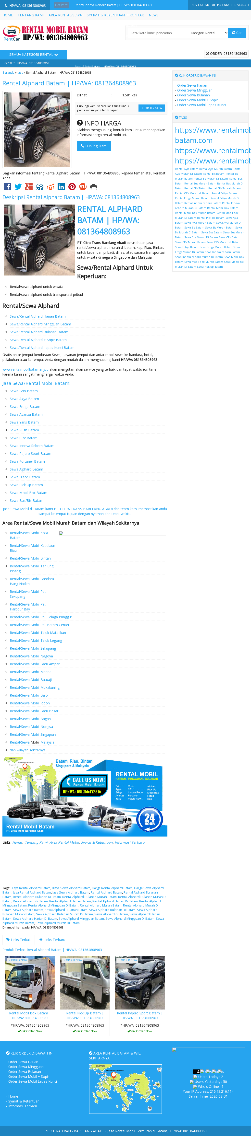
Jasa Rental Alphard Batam (32, 892)
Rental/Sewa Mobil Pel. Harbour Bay (28, 606)
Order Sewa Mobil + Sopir (197, 100)
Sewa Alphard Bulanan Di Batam (112, 910)
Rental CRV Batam (195, 188)
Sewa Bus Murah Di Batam (201, 237)
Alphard (37, 324)
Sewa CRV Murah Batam (190, 242)
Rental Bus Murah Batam (200, 183)
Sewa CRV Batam (24, 438)
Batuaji (45, 679)
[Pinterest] (72, 188)
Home (17, 842)
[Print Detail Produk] (94, 188)
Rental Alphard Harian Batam (70, 901)
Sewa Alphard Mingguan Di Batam (129, 919)
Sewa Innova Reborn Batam (32, 445)
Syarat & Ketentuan (97, 842)
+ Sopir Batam (55, 339)
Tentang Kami (36, 842)
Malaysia (47, 742)
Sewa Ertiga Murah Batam (216, 247)
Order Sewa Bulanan (193, 95)
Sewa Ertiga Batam (25, 406)
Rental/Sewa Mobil (24, 632)
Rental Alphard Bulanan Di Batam (37, 897)
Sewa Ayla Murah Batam (199, 222)
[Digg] (40, 188)
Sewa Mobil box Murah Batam (203, 262)
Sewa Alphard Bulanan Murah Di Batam (64, 914)
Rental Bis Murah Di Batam (211, 178)
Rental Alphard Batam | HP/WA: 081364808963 (69, 83)
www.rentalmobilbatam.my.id (25, 369)
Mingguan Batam (57, 324)
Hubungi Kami (95, 146)
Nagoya (46, 656)
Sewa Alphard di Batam (111, 914)
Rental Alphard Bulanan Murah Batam (89, 897)
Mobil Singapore (43, 734)
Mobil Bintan (40, 558)
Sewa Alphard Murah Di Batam (58, 923)
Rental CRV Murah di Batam (193, 193)
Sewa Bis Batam (194, 227)
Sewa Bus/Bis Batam (26, 500)
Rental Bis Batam (214, 173)
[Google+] (29, 188)
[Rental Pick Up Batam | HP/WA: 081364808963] (85, 982)
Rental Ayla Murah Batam (215, 169)
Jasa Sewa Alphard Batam (70, 892)
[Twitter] (18, 188)
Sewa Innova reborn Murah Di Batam (199, 257)
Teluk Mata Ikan (52, 632)
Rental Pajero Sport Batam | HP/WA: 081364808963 (140, 1015)
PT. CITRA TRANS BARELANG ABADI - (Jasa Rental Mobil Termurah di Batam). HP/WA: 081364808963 (126, 1131)
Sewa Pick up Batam (210, 266)
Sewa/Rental (20, 324)
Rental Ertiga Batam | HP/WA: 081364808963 (106, 15)
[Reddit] (50, 188)
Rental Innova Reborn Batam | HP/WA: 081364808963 (113, 5)
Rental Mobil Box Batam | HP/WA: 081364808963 (30, 1015)
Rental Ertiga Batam (224, 193)
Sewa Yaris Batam (24, 422)
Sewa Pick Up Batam (26, 484)
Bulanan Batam (55, 332)
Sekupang (47, 648)
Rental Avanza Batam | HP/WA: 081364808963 (108, 46)
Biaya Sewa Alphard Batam (71, 888)
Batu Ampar (49, 664)
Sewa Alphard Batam (26, 469)
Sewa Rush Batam (24, 430)
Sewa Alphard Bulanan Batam (66, 910)
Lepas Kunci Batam (59, 347)
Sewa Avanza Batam (26, 414)
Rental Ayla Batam (186, 169)
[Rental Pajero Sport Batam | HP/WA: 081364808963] (139, 982)
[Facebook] (7, 188)
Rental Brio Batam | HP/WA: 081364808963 (105, 67)
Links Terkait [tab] (20, 939)
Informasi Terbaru (130, 842)
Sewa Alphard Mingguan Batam (81, 919)
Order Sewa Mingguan (195, 90)
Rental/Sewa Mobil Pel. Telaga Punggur (41, 617)
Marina (45, 671)
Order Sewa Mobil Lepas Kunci (201, 105)
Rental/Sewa (20, 545)
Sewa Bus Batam (211, 232)
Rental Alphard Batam (106, 892)
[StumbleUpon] (83, 188)
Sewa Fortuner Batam (27, 461)
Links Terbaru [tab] (54, 939)
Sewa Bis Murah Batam (219, 227)
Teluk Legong (50, 640)
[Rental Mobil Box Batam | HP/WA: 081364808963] (30, 982)
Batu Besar (48, 711)
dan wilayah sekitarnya (28, 750)
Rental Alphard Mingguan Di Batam (53, 905)
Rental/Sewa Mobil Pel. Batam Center (39, 624)
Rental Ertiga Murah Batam (192, 198)
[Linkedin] (61, 188)
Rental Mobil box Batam (222, 208)
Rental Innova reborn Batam (202, 203)
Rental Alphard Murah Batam (101, 905)
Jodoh (44, 703)
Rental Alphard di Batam (30, 901)
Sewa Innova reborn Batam (222, 252)
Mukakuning (49, 687)
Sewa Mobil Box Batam (28, 492)
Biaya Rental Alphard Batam (30, 888)
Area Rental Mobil (64, 842)
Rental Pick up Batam (211, 217)
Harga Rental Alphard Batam (112, 888)
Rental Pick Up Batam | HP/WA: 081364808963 (108, 36)
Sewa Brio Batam (24, 391)
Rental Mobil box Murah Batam (195, 213)
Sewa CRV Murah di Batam (223, 242)
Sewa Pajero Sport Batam (30, 453)
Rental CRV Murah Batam (224, 188)
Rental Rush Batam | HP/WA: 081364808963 (106, 77)
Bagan (45, 718)
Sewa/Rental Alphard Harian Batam (38, 316)
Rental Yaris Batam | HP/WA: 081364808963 (106, 25)
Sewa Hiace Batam (25, 477)
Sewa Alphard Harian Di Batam (35, 919)
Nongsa (46, 726)
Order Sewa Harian (192, 85)
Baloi (44, 695)
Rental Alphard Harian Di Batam (115, 901)
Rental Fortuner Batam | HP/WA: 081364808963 (109, 56)
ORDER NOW (153, 108)
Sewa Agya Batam (24, 398)
